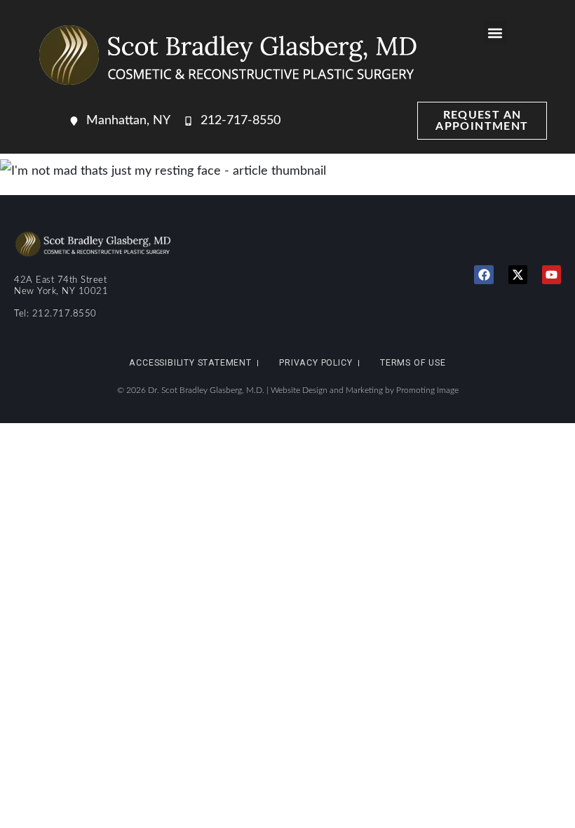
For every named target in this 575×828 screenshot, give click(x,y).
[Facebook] (483, 274)
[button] (495, 32)
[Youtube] (551, 274)
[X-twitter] (517, 274)
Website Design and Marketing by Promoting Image (365, 390)
